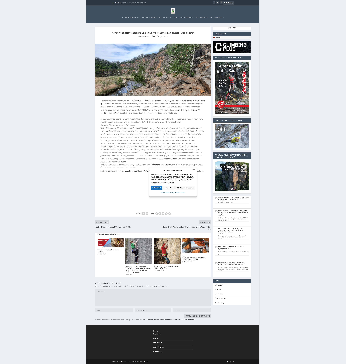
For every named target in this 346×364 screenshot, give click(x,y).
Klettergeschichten (204, 17)
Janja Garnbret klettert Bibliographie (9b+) (230, 247)
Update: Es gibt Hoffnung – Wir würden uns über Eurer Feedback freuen (233, 198)
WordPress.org (219, 303)
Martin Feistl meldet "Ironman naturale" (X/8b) (166, 267)
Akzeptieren (156, 188)
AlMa (152, 36)
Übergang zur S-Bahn (160, 165)
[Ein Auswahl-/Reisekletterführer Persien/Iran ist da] (195, 245)
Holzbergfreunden (169, 158)
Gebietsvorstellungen (182, 17)
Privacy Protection (175, 192)
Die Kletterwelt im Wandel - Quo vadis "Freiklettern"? (137, 3)
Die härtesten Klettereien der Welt (155, 17)
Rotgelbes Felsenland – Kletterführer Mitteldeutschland (147, 171)
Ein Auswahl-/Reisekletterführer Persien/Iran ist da (194, 258)
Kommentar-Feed (220, 298)
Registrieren (218, 285)
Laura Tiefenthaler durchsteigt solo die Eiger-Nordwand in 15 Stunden (231, 230)
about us (182, 192)
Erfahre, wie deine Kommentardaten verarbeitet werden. (170, 319)
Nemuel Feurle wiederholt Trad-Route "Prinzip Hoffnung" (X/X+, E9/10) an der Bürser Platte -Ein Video (138, 269)
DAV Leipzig (121, 161)
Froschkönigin (140, 165)
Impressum (218, 17)
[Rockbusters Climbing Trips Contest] (110, 242)
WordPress (144, 362)
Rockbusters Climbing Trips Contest (108, 251)
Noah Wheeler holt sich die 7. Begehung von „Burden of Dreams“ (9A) (231, 263)
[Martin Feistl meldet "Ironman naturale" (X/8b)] (167, 251)
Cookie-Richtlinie (165, 192)
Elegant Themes (125, 362)
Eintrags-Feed (219, 294)
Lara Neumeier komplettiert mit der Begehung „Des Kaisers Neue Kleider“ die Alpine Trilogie (233, 212)
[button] (194, 170)
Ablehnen (168, 188)
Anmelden (218, 289)
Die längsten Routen (130, 17)
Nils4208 (221, 211)
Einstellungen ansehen (185, 188)
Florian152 (221, 262)
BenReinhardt (222, 246)
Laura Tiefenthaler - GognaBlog (228, 228)
